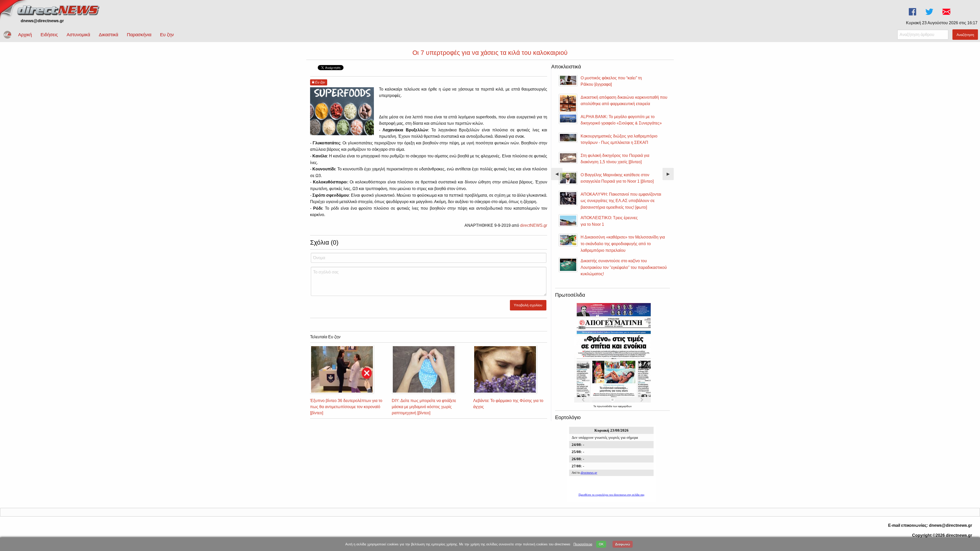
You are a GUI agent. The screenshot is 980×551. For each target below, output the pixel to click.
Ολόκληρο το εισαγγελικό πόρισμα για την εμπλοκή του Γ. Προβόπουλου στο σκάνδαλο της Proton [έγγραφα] (621, 123)
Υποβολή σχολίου (528, 305)
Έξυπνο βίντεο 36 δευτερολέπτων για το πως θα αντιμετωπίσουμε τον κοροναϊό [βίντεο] (346, 406)
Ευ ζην (167, 34)
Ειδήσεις (49, 34)
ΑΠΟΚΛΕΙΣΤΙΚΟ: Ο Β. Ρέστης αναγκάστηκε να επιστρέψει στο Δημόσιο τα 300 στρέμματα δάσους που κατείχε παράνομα (623, 233)
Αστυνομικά (78, 34)
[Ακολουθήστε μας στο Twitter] (929, 12)
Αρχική (25, 34)
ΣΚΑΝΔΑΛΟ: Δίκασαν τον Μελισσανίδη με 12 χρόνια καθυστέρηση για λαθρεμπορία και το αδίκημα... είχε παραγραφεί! (621, 146)
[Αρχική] (59, 9)
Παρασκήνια (139, 34)
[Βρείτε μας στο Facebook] (913, 12)
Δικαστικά (108, 34)
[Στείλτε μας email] (946, 12)
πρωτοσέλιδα (605, 406)
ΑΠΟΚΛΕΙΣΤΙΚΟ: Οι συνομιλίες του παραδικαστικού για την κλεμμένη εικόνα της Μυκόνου (620, 209)
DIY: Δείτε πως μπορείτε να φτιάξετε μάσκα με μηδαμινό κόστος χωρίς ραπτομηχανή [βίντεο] (424, 406)
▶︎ (670, 176)
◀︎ (558, 176)
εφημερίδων (625, 406)
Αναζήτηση (965, 35)
